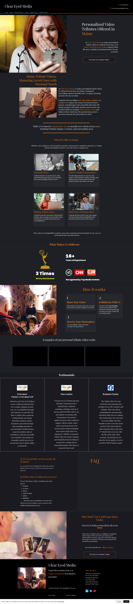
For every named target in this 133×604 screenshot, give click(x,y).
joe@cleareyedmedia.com (120, 8)
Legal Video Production (91, 582)
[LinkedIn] (87, 590)
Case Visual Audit (90, 580)
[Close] (131, 601)
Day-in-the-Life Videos (91, 575)
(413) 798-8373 (124, 5)
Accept (126, 601)
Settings (119, 601)
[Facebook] (90, 590)
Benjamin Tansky (111, 394)
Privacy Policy (60, 601)
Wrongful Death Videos (91, 577)
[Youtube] (94, 590)
